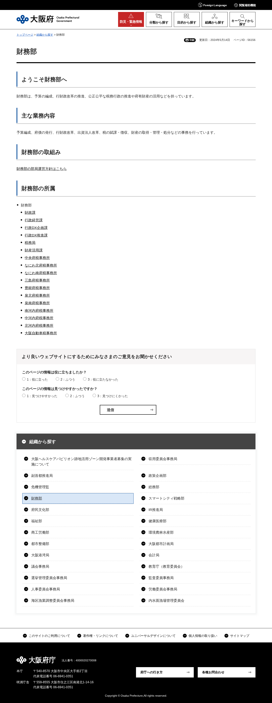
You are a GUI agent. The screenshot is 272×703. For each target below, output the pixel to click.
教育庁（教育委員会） (166, 566)
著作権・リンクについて (100, 635)
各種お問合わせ (213, 672)
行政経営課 (34, 220)
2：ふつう (68, 379)
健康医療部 (157, 521)
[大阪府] (48, 19)
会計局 (154, 555)
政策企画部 (157, 476)
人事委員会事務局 (45, 589)
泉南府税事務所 (37, 303)
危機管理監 (40, 487)
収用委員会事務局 (163, 459)
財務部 (36, 498)
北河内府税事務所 (39, 326)
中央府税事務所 (37, 258)
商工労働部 (40, 532)
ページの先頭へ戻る (257, 657)
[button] (212, 5)
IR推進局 (156, 510)
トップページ (25, 34)
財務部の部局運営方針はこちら (42, 169)
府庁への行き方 (151, 672)
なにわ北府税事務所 (41, 265)
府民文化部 (40, 510)
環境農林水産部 (161, 532)
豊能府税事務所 (37, 288)
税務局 (30, 243)
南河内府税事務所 (39, 311)
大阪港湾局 (40, 555)
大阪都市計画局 (161, 544)
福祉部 (36, 521)
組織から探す (44, 34)
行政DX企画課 (36, 228)
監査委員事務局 (161, 578)
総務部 (154, 487)
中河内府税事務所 (39, 318)
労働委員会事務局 (163, 589)
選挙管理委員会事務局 (49, 578)
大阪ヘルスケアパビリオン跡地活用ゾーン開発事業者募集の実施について (81, 461)
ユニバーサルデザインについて (153, 635)
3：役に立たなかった (103, 379)
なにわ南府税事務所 (41, 273)
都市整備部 (40, 544)
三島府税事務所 (37, 280)
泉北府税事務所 (37, 295)
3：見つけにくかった (112, 396)
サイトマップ (239, 635)
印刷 (192, 40)
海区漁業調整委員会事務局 (52, 601)
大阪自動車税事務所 (41, 333)
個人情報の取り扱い (203, 635)
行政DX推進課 (36, 235)
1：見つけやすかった (42, 396)
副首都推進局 (42, 476)
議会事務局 (40, 566)
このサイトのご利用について (49, 635)
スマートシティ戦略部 (166, 498)
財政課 (30, 213)
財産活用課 (34, 250)
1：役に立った (37, 379)
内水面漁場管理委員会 (166, 601)
